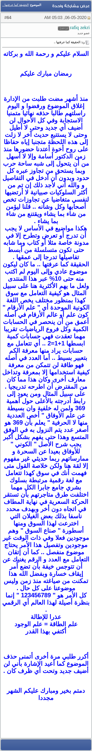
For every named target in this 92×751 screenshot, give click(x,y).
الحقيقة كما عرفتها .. (15, 5)
